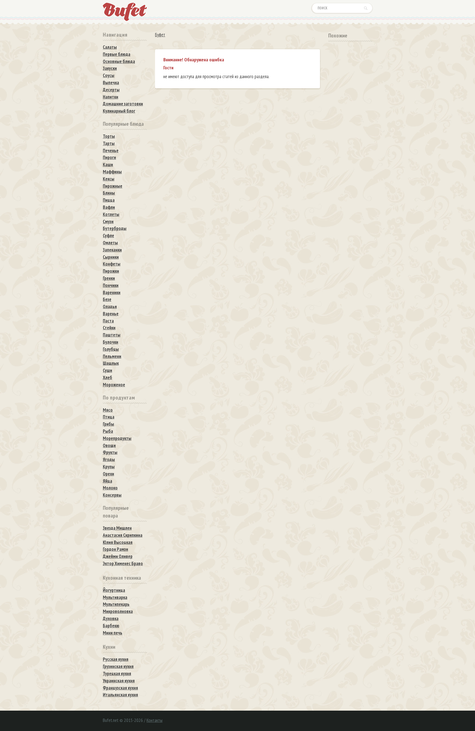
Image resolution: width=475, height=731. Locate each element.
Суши (107, 370)
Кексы (108, 179)
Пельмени (112, 356)
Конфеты (111, 264)
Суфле (108, 235)
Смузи (108, 221)
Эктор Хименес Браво (123, 563)
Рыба (108, 431)
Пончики (110, 285)
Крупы (109, 467)
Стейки (109, 328)
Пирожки (111, 271)
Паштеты (111, 335)
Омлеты (110, 243)
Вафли (109, 207)
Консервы (112, 495)
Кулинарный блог (119, 111)
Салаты (110, 47)
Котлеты (111, 214)
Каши (108, 164)
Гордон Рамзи (115, 549)
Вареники (111, 292)
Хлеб (107, 377)
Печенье (110, 150)
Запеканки (112, 250)
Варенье (110, 314)
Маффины (112, 172)
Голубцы (111, 349)
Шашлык (111, 363)
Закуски (110, 68)
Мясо (108, 410)
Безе (107, 299)
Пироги (109, 157)
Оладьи (110, 306)
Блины (109, 193)
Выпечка (111, 83)
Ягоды (109, 459)
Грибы (108, 424)
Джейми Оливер (117, 556)
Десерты (111, 90)
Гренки (109, 278)
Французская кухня (120, 688)
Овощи (109, 445)
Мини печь (112, 633)
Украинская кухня (119, 681)
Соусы (108, 75)
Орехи (108, 474)
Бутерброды (114, 228)
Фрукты (110, 452)
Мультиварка (115, 597)
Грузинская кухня (118, 666)
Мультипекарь (116, 604)
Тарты (109, 143)
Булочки (110, 342)
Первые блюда (116, 54)
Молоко (110, 488)
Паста (108, 321)
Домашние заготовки (123, 104)
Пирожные (112, 186)
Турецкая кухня (117, 673)
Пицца (109, 200)
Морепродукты (117, 438)
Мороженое (114, 385)
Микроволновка (118, 611)
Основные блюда (119, 61)
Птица (108, 417)
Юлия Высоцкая (117, 542)
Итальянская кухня (120, 695)
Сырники (111, 257)
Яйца (107, 481)
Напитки (110, 97)
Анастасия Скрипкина (122, 535)
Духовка (110, 618)
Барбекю (111, 626)
